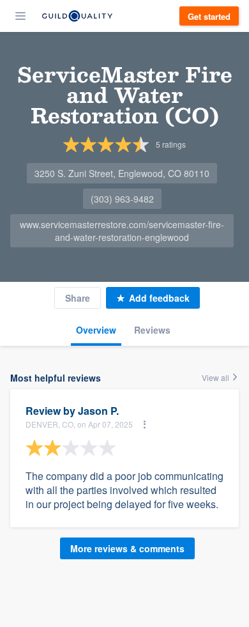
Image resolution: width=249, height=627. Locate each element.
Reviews (152, 329)
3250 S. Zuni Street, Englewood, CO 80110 (121, 173)
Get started (209, 16)
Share (77, 297)
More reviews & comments (127, 548)
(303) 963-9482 (122, 198)
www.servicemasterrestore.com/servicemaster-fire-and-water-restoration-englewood (122, 231)
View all (216, 377)
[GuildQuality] (77, 16)
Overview (96, 329)
